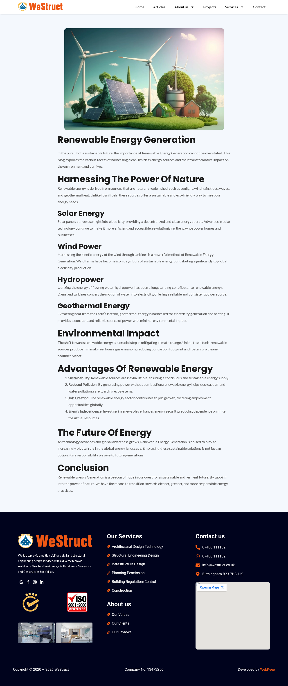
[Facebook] (28, 582)
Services (231, 7)
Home (139, 7)
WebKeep (267, 669)
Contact (259, 7)
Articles (159, 7)
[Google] (21, 582)
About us (181, 7)
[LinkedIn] (41, 582)
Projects (209, 7)
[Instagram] (35, 582)
